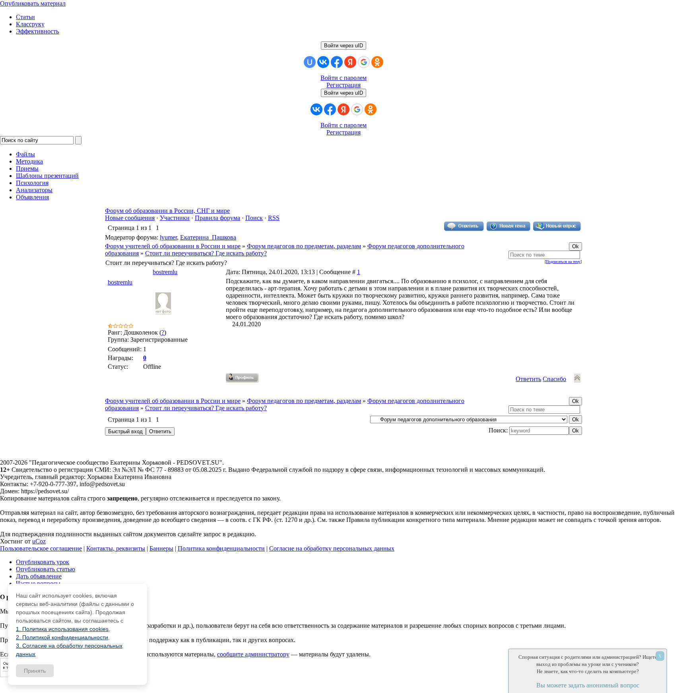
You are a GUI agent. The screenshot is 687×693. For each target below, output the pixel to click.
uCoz (39, 541)
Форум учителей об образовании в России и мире (173, 246)
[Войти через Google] (364, 62)
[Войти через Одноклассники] (377, 62)
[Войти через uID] (310, 62)
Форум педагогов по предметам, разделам (304, 246)
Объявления (32, 197)
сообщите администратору (253, 654)
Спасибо (554, 379)
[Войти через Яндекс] (350, 62)
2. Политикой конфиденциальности (62, 637)
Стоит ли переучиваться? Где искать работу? (206, 253)
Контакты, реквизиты (115, 548)
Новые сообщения (130, 217)
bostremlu (165, 272)
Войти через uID (343, 46)
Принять (35, 671)
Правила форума (217, 217)
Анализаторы (34, 190)
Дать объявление (39, 576)
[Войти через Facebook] (337, 62)
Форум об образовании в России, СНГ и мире (167, 210)
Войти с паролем (343, 77)
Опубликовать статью (45, 569)
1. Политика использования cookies (62, 629)
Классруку (30, 24)
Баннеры (161, 548)
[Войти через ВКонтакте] (323, 62)
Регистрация (343, 85)
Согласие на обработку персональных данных (331, 548)
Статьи (25, 17)
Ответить (528, 379)
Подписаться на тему (563, 261)
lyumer (168, 237)
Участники (175, 217)
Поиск (254, 217)
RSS (273, 217)
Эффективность (37, 31)
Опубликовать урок (42, 562)
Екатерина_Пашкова (208, 237)
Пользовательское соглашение (41, 548)
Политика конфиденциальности (221, 548)
